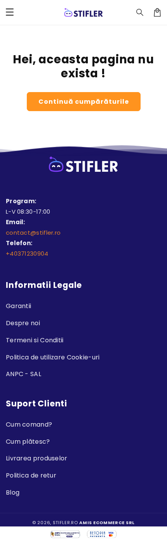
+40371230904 (27, 253)
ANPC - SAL (23, 373)
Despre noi (23, 323)
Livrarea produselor (37, 458)
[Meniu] (9, 12)
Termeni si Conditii (35, 340)
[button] (140, 12)
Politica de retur (31, 475)
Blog (12, 492)
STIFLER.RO (65, 522)
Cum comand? (29, 424)
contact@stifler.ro (33, 232)
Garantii (18, 305)
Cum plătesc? (28, 441)
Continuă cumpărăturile (83, 101)
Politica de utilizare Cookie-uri (53, 357)
